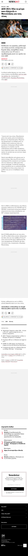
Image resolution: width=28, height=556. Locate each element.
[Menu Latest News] (26, 1)
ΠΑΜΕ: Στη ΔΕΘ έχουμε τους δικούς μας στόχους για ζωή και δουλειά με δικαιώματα (14, 344)
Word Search (14, 361)
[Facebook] (2, 64)
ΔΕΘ (8, 6)
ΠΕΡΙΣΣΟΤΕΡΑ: (4, 328)
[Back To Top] (25, 545)
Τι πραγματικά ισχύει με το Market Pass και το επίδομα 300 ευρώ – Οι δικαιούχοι (14, 348)
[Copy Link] (12, 64)
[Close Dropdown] (26, 506)
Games (7, 360)
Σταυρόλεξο (20, 360)
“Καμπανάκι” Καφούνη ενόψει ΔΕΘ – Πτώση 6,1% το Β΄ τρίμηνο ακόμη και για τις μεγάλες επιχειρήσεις (14, 332)
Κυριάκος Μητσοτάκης (17, 77)
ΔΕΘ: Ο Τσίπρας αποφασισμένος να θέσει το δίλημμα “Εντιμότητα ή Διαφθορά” (14, 336)
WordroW (7, 361)
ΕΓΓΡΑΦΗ (14, 526)
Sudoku (3, 361)
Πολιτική (3, 6)
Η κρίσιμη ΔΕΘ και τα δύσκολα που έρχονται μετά (14, 340)
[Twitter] (6, 64)
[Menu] (2, 1)
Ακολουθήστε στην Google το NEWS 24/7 (11, 354)
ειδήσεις (23, 308)
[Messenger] (9, 64)
